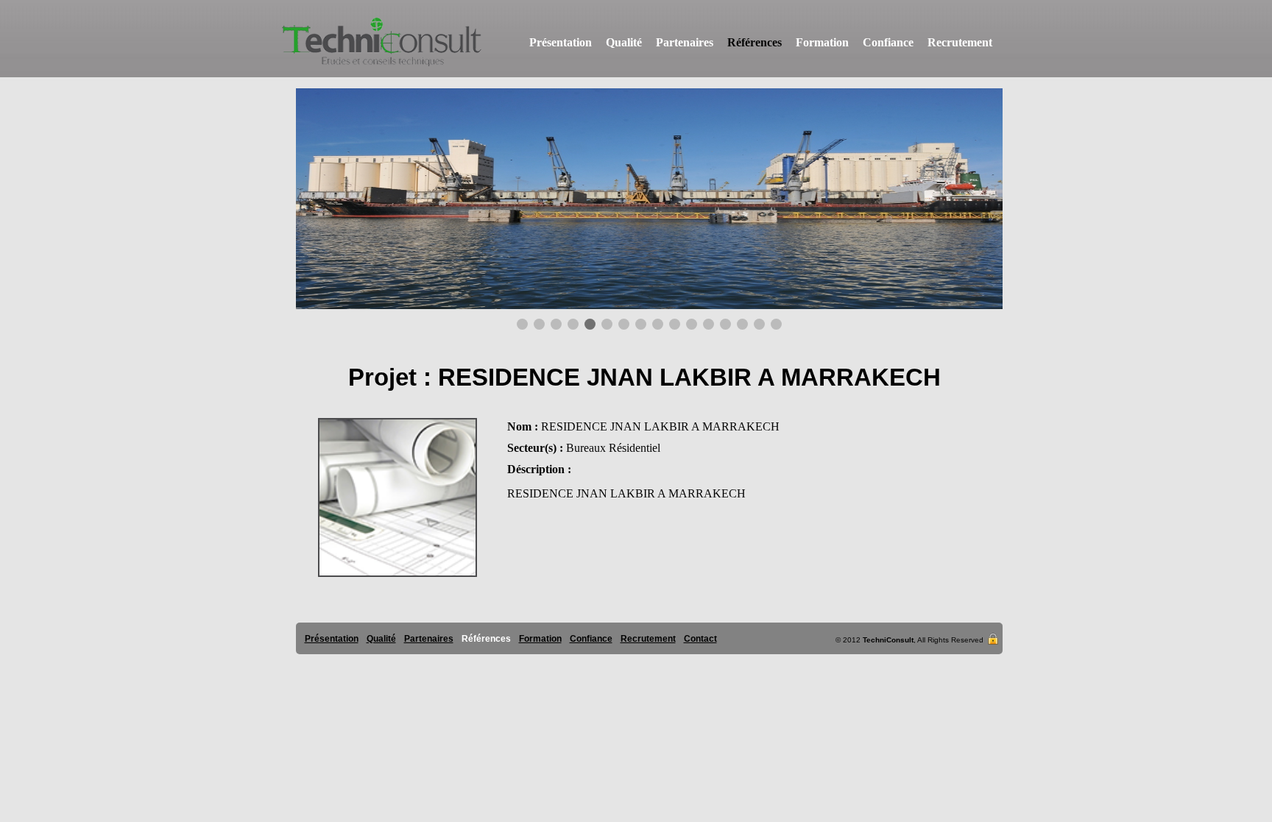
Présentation (560, 42)
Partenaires (684, 42)
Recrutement (960, 42)
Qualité (624, 42)
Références (754, 42)
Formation (822, 42)
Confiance (888, 42)
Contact (700, 639)
